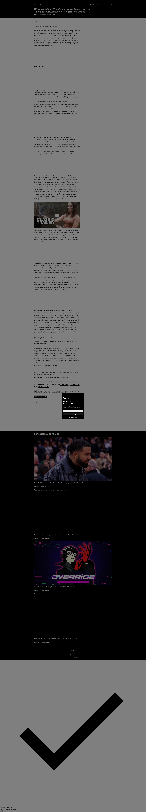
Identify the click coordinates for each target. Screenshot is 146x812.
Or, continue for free (73, 417)
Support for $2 (73, 411)
